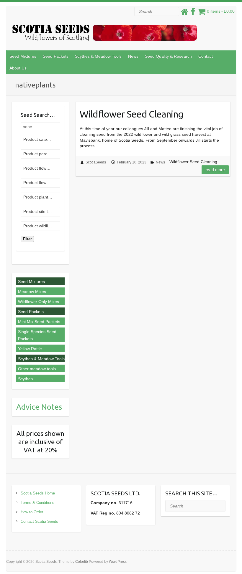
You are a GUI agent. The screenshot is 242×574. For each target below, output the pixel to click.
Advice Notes (39, 407)
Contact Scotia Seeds (39, 521)
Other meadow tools (37, 368)
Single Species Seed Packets (37, 335)
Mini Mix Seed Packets (39, 321)
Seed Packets (55, 56)
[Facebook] (193, 13)
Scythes (25, 378)
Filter (27, 239)
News (133, 56)
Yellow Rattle (30, 348)
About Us (18, 68)
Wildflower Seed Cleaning (131, 114)
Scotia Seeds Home (38, 493)
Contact (205, 56)
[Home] (184, 13)
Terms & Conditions (37, 502)
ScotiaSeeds (96, 162)
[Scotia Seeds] (104, 34)
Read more (215, 169)
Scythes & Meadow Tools (98, 56)
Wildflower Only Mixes (38, 301)
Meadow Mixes (32, 291)
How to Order (32, 512)
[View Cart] (201, 13)
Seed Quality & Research (168, 56)
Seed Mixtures (22, 56)
